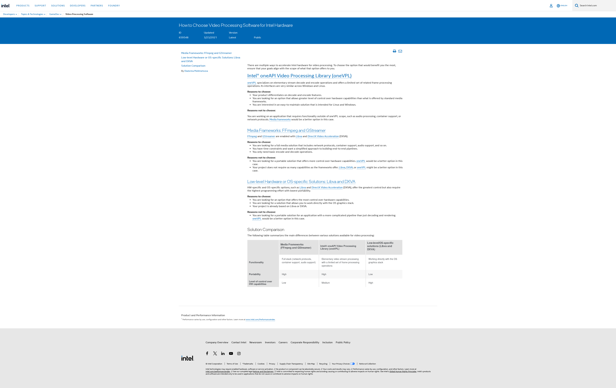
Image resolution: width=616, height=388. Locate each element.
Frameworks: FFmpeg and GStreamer (206, 53)
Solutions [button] (58, 5)
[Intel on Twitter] (215, 354)
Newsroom (255, 342)
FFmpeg (252, 136)
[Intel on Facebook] (207, 354)
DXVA (349, 167)
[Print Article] (394, 51)
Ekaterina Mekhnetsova (196, 70)
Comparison (193, 65)
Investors (270, 342)
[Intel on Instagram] (239, 354)
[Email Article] (400, 51)
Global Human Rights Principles (402, 371)
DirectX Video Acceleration (323, 136)
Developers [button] (78, 5)
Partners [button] (97, 5)
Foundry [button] (114, 5)
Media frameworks (280, 119)
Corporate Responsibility (305, 342)
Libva (299, 136)
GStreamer (268, 136)
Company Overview (217, 342)
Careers (283, 342)
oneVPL (251, 82)
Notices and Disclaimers (263, 371)
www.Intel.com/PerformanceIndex (260, 319)
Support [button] (40, 5)
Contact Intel (238, 342)
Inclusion (327, 342)
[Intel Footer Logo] (187, 358)
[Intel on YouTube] (231, 354)
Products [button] (23, 5)
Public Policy (343, 342)
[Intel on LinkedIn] (223, 354)
